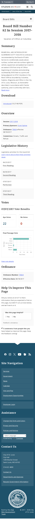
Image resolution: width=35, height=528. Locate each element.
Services (6, 371)
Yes (8, 317)
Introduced (7, 104)
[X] (14, 354)
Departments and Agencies (13, 477)
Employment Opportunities (13, 396)
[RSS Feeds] (30, 354)
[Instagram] (10, 354)
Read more (5, 90)
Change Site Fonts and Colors (14, 421)
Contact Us (7, 472)
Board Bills (28, 11)
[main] (17, 176)
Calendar (6, 386)
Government (5, 11)
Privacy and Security (10, 426)
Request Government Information (15, 482)
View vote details (7, 261)
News (5, 381)
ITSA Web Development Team (8, 512)
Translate (19, 438)
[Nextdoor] (24, 354)
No (15, 317)
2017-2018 (14, 122)
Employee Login (9, 404)
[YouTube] (19, 354)
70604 (14, 130)
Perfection (7, 185)
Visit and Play (8, 391)
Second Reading (9, 175)
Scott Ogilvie (22, 126)
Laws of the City (17, 11)
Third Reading (8, 194)
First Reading (8, 166)
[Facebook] (5, 354)
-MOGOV (10, 6)
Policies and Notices (10, 431)
